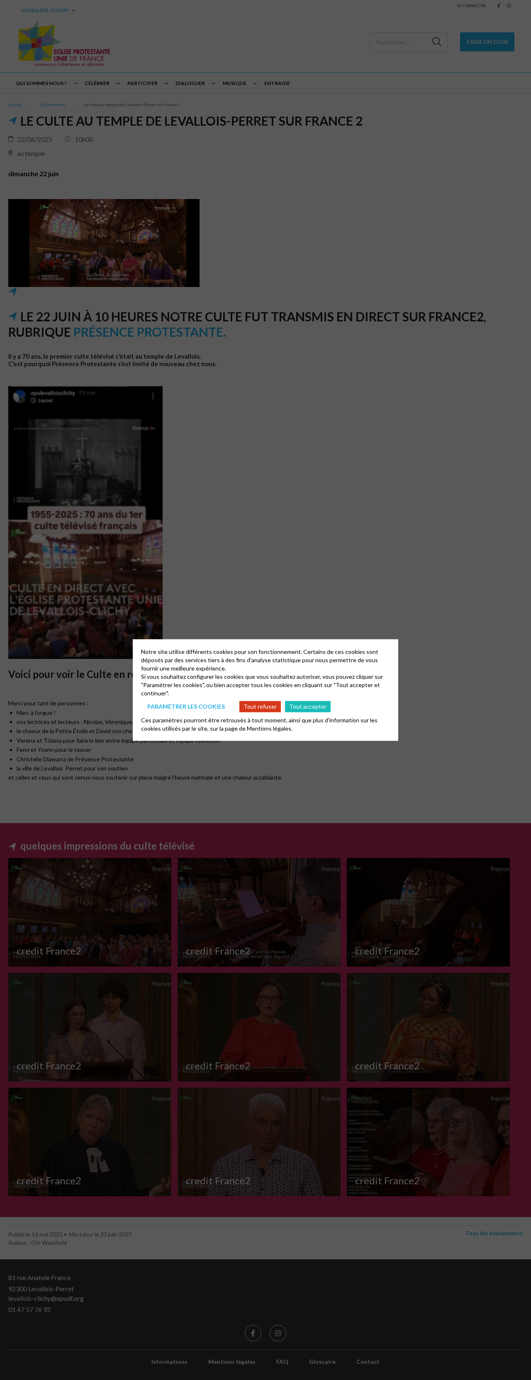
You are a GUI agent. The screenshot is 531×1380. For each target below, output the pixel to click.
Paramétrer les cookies (186, 706)
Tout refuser (260, 706)
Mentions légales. (269, 727)
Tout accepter (307, 706)
